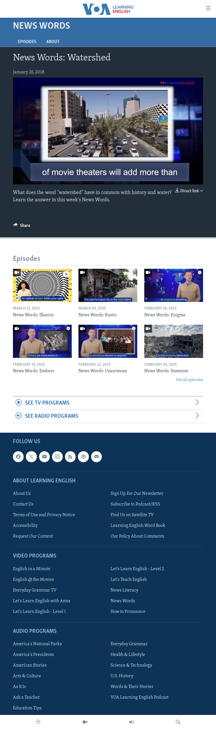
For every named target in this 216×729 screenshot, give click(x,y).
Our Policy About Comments (137, 536)
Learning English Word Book (138, 526)
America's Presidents (33, 655)
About (52, 42)
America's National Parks (37, 644)
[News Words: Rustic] (107, 285)
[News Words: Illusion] (42, 285)
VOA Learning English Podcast (139, 698)
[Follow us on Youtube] (44, 457)
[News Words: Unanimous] (107, 341)
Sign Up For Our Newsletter (137, 493)
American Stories (30, 665)
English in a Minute (31, 569)
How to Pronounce (128, 612)
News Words (123, 601)
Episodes (27, 42)
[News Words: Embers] (42, 341)
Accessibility (25, 526)
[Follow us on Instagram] (57, 457)
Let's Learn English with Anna (41, 601)
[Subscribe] (96, 457)
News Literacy (124, 590)
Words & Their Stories (132, 687)
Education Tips (27, 708)
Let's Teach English (129, 579)
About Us (22, 493)
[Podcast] (83, 457)
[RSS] (70, 457)
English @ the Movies (33, 579)
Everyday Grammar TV (35, 590)
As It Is (19, 687)
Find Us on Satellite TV (132, 515)
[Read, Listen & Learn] (38, 722)
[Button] (21, 227)
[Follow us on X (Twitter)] (31, 457)
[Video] (84, 722)
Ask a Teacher (26, 698)
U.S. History (122, 676)
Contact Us (23, 504)
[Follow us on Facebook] (18, 457)
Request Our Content (33, 536)
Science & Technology (131, 665)
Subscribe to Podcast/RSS (135, 504)
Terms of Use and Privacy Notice (44, 515)
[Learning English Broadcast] (131, 722)
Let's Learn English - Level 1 (39, 612)
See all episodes (189, 380)
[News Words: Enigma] (173, 285)
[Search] (178, 722)
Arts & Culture (27, 676)
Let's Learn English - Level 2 (137, 569)
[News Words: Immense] (173, 341)
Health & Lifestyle (128, 655)
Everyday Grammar (129, 644)
